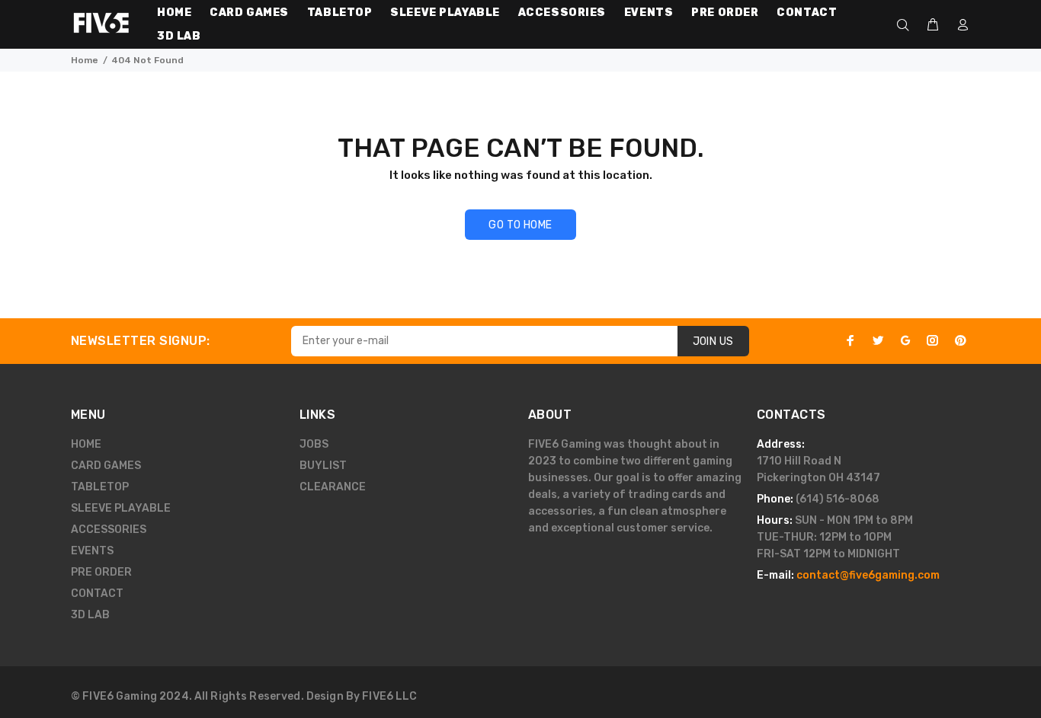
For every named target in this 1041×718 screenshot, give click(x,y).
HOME (86, 444)
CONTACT (97, 593)
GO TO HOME (520, 225)
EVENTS (92, 550)
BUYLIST (323, 465)
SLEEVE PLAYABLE (121, 508)
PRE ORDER (101, 572)
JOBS (313, 444)
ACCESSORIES (108, 529)
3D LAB (90, 614)
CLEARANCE (332, 486)
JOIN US (713, 341)
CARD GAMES (106, 465)
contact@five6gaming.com (868, 575)
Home (84, 60)
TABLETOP (100, 486)
